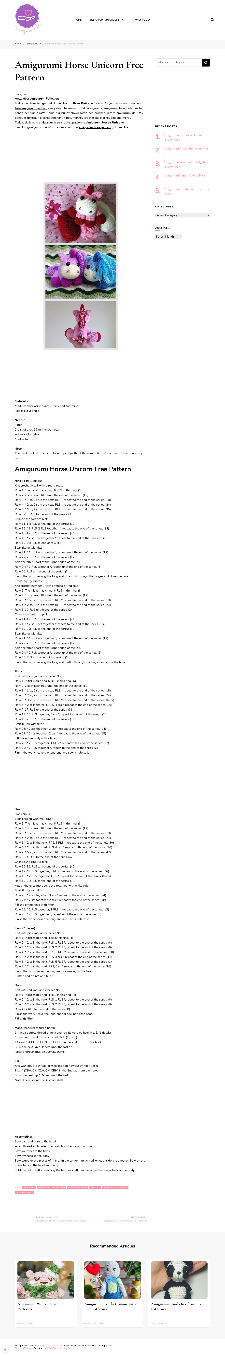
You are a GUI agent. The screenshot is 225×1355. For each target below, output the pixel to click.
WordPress (53, 1348)
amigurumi (29, 1187)
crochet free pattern (115, 1187)
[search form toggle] (212, 19)
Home (78, 19)
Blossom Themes (24, 1348)
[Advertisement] (81, 157)
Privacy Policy (140, 19)
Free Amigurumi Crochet (46, 1345)
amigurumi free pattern (95, 127)
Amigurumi (93, 122)
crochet (95, 1187)
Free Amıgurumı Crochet (105, 19)
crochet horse (24, 1192)
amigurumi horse (77, 1187)
